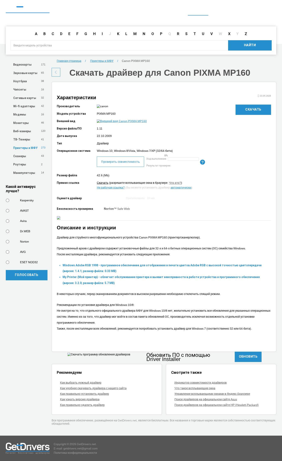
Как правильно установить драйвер (84, 394)
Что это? (175, 183)
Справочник (221, 10)
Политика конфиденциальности (75, 453)
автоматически (181, 187)
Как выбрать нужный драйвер (80, 382)
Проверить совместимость (120, 162)
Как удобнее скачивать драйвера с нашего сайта (93, 388)
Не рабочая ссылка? (111, 187)
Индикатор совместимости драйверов (200, 382)
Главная (198, 10)
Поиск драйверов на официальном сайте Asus (205, 399)
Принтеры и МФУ (102, 61)
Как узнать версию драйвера (80, 399)
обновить (248, 356)
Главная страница (69, 61)
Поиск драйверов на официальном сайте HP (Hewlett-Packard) (216, 405)
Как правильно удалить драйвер (82, 405)
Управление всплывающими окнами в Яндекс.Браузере (212, 394)
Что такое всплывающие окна (194, 388)
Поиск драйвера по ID (256, 10)
